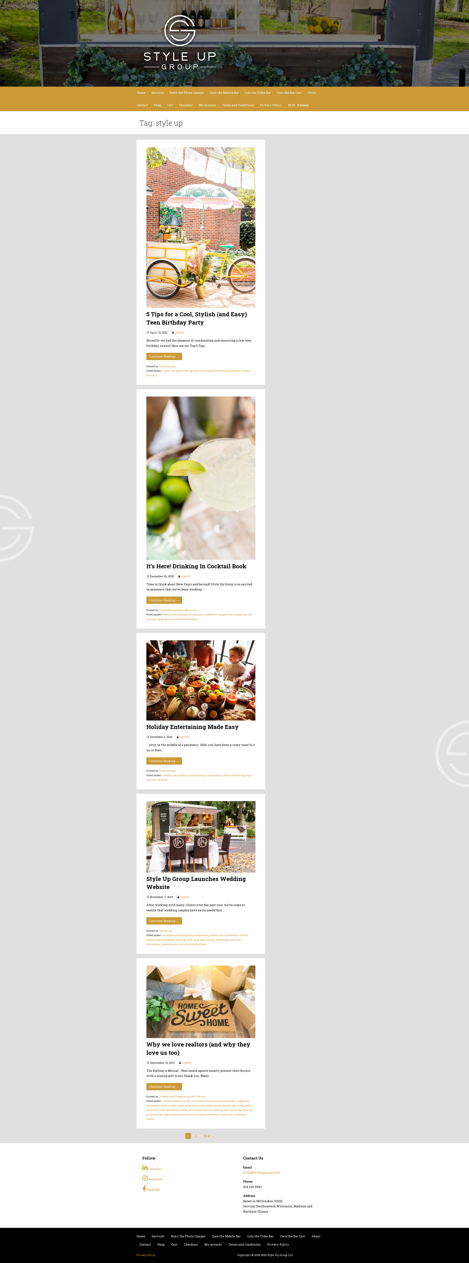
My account (207, 105)
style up (188, 370)
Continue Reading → (164, 356)
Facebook (153, 1189)
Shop (157, 105)
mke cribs (177, 1105)
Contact (142, 105)
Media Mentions (186, 610)
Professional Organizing (174, 1096)
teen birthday (220, 370)
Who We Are (198, 1096)
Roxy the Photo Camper (187, 93)
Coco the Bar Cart (289, 93)
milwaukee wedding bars (177, 935)
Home (141, 93)
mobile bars (201, 935)
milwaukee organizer (236, 1101)
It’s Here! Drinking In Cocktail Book (196, 566)
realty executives (168, 1110)
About (311, 93)
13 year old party (172, 370)
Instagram (155, 1179)
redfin (184, 1110)
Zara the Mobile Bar (224, 93)
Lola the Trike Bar (258, 93)
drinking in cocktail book (205, 614)
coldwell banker (172, 1101)
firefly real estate (193, 1101)
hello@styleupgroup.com (261, 1172)
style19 (179, 332)
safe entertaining (234, 775)
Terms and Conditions (238, 105)
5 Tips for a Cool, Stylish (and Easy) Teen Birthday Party (196, 318)
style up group (202, 370)
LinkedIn (154, 1169)
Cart (170, 105)
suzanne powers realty (191, 1114)
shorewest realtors (200, 1110)
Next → (209, 1136)
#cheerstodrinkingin (175, 614)
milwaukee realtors (158, 1105)
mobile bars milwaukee (224, 935)
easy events (179, 775)
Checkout (186, 105)
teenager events (240, 370)
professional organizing (228, 1105)
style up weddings (216, 939)
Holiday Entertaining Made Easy (192, 727)
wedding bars (198, 944)
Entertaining (167, 366)
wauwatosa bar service (175, 944)
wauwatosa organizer (219, 1114)
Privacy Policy (271, 105)
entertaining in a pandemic (205, 775)
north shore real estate (198, 1105)
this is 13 (151, 375)
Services (157, 93)
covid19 (166, 775)
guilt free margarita (233, 614)
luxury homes (213, 1101)
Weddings (165, 930)
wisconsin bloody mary (183, 619)
